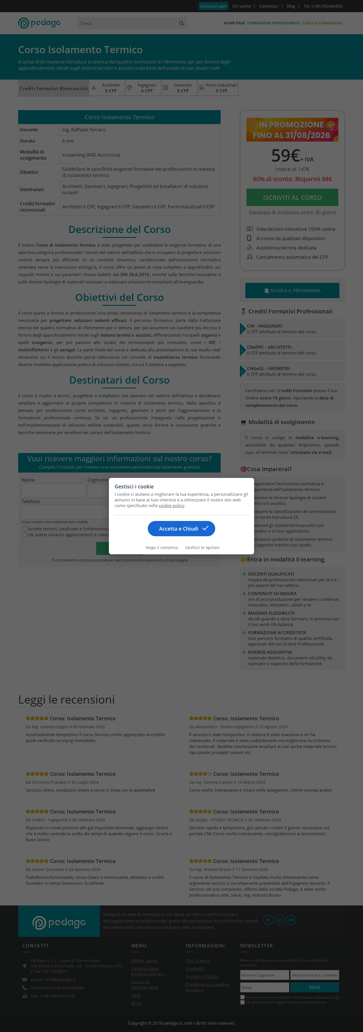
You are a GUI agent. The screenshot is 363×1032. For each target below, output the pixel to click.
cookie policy (171, 505)
